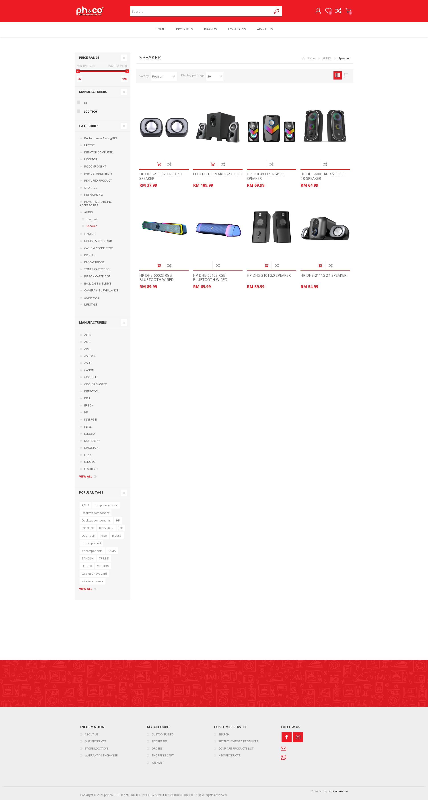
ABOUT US (92, 734)
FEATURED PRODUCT (98, 180)
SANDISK (88, 558)
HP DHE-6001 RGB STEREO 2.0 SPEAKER (322, 176)
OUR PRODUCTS (95, 741)
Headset (91, 219)
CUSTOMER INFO (163, 734)
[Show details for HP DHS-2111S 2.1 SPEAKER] (325, 228)
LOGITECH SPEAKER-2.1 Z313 (217, 174)
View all (85, 476)
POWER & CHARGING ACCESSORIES (96, 203)
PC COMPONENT (95, 166)
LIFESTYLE (90, 304)
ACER (87, 335)
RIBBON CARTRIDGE (97, 276)
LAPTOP (89, 145)
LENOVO (89, 462)
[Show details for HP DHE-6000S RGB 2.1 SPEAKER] (271, 127)
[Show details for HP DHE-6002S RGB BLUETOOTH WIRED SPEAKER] (164, 228)
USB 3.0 (87, 566)
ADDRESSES (160, 741)
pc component (91, 543)
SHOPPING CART (348, 11)
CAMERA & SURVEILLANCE (101, 290)
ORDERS (157, 748)
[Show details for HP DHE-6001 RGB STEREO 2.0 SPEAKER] (325, 127)
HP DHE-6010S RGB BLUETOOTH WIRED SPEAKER (210, 279)
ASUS (88, 363)
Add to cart (159, 164)
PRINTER (89, 255)
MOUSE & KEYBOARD (98, 241)
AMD (87, 342)
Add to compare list (169, 164)
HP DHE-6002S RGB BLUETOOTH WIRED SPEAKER (156, 279)
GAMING (90, 234)
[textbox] (201, 11)
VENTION (103, 566)
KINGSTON (91, 448)
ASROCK (89, 356)
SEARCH (223, 734)
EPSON (89, 405)
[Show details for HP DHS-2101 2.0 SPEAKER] (271, 228)
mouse (116, 536)
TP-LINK (104, 558)
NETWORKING (93, 195)
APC (87, 349)
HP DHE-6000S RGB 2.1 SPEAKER (266, 176)
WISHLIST (158, 762)
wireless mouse (92, 581)
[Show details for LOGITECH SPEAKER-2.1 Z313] (218, 127)
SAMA (112, 551)
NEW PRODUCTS (229, 755)
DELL (87, 398)
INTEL (87, 427)
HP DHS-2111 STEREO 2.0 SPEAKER (160, 176)
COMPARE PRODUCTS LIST (235, 748)
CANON (89, 370)
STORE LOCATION (96, 748)
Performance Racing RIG (100, 138)
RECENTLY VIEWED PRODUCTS (238, 741)
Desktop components (96, 520)
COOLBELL (91, 377)
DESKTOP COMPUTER (98, 152)
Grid (337, 75)
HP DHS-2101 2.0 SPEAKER (269, 275)
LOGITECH (90, 111)
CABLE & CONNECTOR (98, 248)
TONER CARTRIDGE (96, 269)
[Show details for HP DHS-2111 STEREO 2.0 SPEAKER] (164, 127)
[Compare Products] (338, 11)
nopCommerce (338, 791)
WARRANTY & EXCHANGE (101, 755)
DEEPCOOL (91, 391)
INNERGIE (90, 419)
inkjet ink (88, 528)
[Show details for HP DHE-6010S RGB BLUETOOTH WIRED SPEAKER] (218, 228)
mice (104, 536)
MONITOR (90, 159)
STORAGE (90, 188)
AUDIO (88, 212)
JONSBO (89, 433)
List (346, 75)
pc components (92, 551)
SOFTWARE (91, 297)
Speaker (91, 226)
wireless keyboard (94, 574)
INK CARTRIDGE (94, 262)
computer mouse (106, 505)
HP (86, 103)
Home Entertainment (98, 174)
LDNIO (88, 455)
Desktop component (95, 513)
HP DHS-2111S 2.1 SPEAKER (323, 275)
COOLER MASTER (95, 384)
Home (311, 58)
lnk (121, 528)
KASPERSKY (92, 441)
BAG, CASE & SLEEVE (97, 283)
